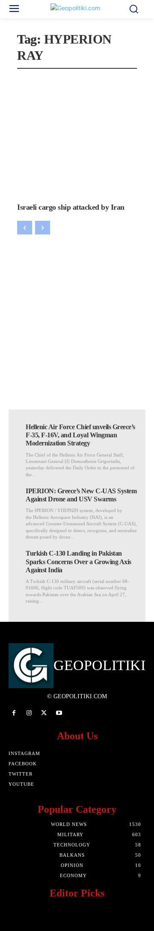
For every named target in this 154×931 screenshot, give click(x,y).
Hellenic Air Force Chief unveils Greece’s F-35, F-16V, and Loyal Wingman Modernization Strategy (80, 435)
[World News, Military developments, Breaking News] (77, 9)
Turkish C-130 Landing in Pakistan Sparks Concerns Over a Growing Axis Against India (78, 561)
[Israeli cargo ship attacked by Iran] (77, 136)
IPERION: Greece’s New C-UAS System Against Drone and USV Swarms (81, 495)
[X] (43, 713)
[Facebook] (14, 713)
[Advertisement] (77, 315)
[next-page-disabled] (42, 227)
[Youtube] (59, 713)
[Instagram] (29, 713)
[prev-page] (24, 227)
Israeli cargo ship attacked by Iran (70, 207)
